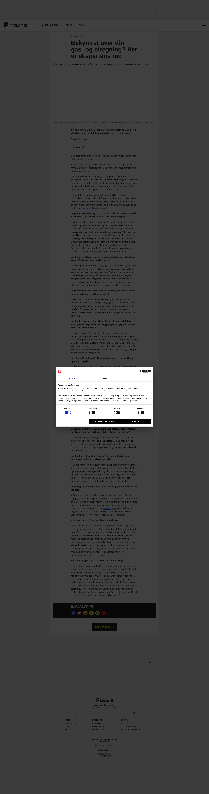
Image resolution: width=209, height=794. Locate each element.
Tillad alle (135, 421)
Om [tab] (137, 378)
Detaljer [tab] (104, 378)
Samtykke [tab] (72, 378)
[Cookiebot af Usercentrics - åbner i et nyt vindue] (141, 371)
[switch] (92, 412)
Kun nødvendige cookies (104, 421)
